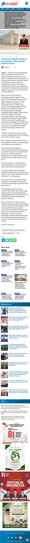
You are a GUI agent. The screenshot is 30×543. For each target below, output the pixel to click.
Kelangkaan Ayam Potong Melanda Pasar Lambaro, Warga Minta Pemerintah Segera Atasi (15, 16)
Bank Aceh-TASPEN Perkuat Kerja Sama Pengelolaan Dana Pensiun (18, 381)
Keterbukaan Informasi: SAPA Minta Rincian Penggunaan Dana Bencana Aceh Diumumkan (19, 355)
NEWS (7, 9)
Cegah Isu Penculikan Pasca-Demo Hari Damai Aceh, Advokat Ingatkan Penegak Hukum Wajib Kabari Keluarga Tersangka (19, 374)
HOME (2, 9)
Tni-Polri (15, 53)
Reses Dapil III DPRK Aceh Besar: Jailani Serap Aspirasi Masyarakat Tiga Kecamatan (15, 23)
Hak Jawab (22, 533)
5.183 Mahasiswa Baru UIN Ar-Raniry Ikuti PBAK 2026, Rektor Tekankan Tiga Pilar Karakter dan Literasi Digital (15, 26)
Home (6, 533)
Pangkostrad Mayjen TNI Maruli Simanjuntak (13, 230)
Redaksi (10, 533)
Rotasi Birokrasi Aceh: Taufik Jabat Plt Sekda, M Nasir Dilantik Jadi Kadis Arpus (19, 364)
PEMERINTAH (20, 9)
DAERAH (13, 9)
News (11, 53)
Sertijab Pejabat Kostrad (8, 233)
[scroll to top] (27, 540)
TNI (18, 233)
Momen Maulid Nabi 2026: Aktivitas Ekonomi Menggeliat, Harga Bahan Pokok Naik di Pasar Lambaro (15, 20)
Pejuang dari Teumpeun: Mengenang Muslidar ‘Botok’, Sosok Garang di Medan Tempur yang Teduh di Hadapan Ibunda (15, 13)
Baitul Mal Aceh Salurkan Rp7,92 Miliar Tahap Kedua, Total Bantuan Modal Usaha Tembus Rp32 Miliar (18, 391)
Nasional (7, 53)
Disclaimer (16, 533)
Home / (3, 53)
